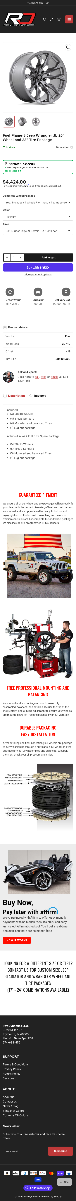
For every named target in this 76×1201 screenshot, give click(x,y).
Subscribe (60, 1150)
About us (8, 1097)
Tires (6, 224)
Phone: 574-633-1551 (38, 2)
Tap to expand (12, 171)
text (43, 377)
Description (16, 396)
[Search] (45, 19)
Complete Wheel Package (19, 195)
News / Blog (10, 1106)
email (54, 377)
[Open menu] (69, 19)
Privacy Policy (12, 1069)
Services (8, 1078)
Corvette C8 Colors (15, 1115)
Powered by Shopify (51, 1196)
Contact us (10, 1101)
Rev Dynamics (31, 1196)
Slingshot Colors (14, 1110)
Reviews (40, 396)
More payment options (38, 274)
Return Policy (11, 1073)
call (37, 377)
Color (6, 209)
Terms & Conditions (16, 1064)
